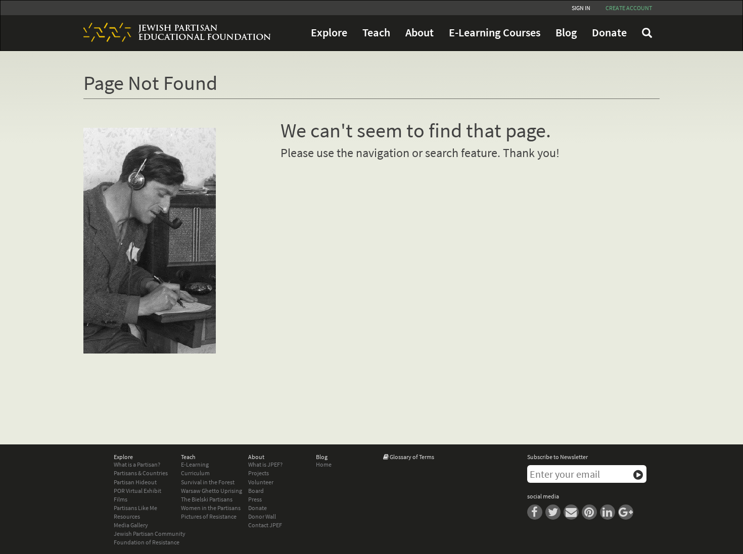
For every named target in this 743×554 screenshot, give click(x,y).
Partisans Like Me (135, 508)
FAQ (647, 33)
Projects (258, 473)
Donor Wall (262, 516)
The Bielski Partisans (207, 499)
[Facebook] (536, 511)
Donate (609, 32)
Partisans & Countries (141, 473)
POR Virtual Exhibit (137, 490)
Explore (329, 32)
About (419, 32)
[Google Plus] (626, 511)
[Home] (173, 32)
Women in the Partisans (211, 508)
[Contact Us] (573, 511)
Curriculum (195, 473)
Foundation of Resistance (146, 542)
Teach (376, 32)
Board (256, 490)
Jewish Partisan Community (149, 533)
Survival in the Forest (208, 482)
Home (324, 464)
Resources (127, 516)
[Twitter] (554, 511)
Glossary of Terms (412, 457)
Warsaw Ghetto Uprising (211, 490)
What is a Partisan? (137, 464)
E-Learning (195, 464)
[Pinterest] (591, 511)
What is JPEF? (265, 464)
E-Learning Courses (494, 32)
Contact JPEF (265, 525)
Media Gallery (131, 525)
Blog (566, 32)
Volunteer (260, 482)
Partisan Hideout (135, 482)
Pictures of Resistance (209, 516)
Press (255, 499)
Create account (629, 8)
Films (120, 499)
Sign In (581, 8)
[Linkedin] (609, 511)
